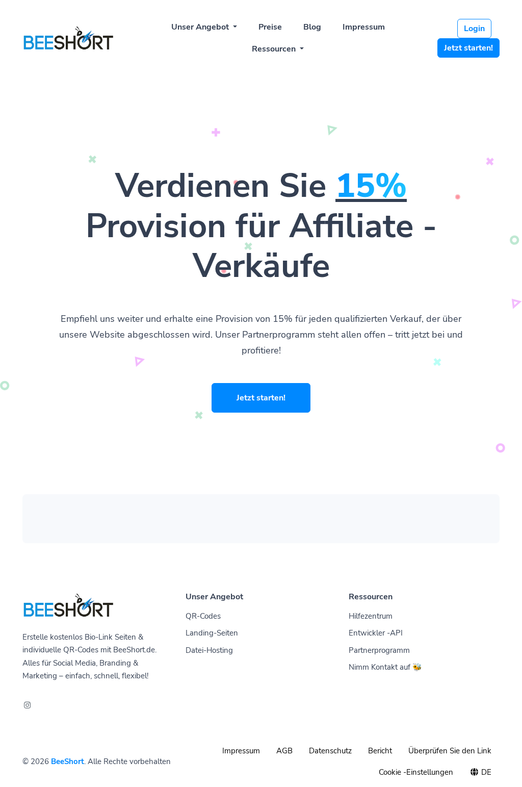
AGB (284, 751)
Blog (312, 27)
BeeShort (67, 761)
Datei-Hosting (209, 650)
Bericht (380, 751)
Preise (270, 27)
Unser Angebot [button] (201, 27)
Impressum (364, 27)
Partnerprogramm (379, 650)
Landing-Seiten (212, 633)
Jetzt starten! (468, 48)
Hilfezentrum (371, 616)
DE (485, 772)
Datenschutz (330, 751)
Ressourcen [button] (275, 49)
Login (474, 28)
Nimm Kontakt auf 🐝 (385, 667)
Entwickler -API (376, 633)
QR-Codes (203, 616)
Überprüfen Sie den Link (449, 751)
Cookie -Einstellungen (416, 772)
